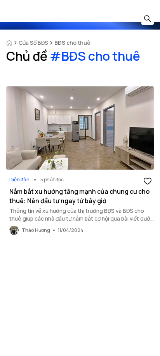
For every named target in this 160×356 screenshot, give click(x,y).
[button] (147, 180)
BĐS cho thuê (72, 42)
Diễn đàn (19, 179)
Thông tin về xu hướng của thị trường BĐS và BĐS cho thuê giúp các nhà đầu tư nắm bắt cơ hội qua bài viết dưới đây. (80, 218)
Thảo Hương (36, 230)
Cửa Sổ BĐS (33, 42)
